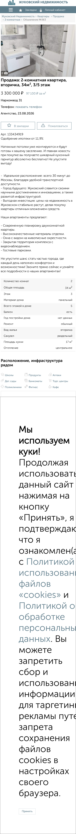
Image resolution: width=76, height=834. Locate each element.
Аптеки (56, 375)
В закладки (21, 126)
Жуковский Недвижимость (18, 16)
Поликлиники (13, 387)
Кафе (55, 387)
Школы (8, 375)
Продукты (34, 375)
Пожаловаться (58, 126)
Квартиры (43, 16)
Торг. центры (60, 381)
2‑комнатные (12, 20)
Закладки (31, 10)
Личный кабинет (55, 10)
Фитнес (33, 387)
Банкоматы (35, 381)
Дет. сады (10, 381)
